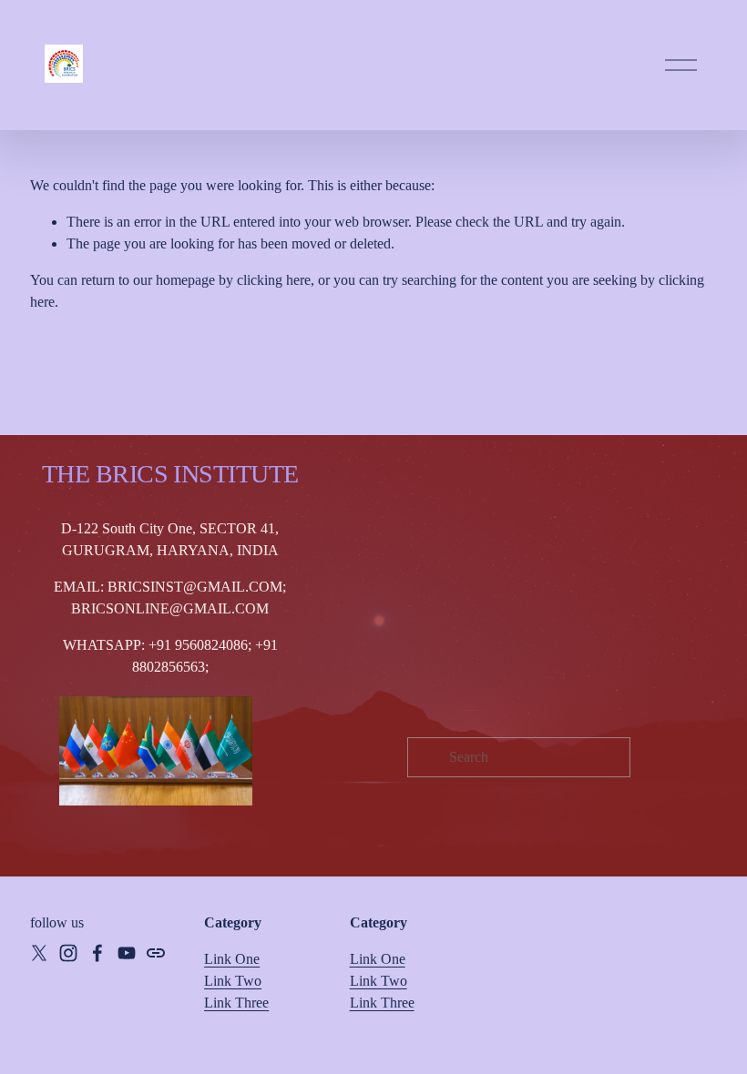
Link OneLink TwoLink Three (382, 980)
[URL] (156, 953)
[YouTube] (127, 953)
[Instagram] (68, 953)
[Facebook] (97, 953)
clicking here (274, 280)
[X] (39, 953)
